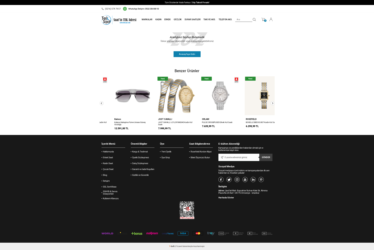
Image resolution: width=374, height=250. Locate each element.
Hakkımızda (108, 151)
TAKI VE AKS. (210, 19)
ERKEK (167, 19)
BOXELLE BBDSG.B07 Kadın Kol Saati (250, 122)
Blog (105, 175)
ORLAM (194, 119)
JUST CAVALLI (154, 119)
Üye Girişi (165, 157)
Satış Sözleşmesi (140, 163)
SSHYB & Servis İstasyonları (110, 192)
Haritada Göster (226, 197)
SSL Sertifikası (109, 187)
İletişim (106, 181)
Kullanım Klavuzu (111, 198)
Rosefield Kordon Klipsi (201, 151)
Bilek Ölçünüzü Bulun (200, 157)
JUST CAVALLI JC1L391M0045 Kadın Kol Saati (164, 123)
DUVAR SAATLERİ (193, 19)
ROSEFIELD (239, 119)
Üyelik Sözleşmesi (140, 157)
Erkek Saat (108, 157)
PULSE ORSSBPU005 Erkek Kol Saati (206, 122)
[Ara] (254, 20)
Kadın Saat (108, 163)
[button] (102, 103)
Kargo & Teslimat (140, 151)
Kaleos (106, 119)
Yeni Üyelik (166, 151)
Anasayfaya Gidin (187, 54)
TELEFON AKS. (225, 19)
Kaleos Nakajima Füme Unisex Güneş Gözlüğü (118, 123)
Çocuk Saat (108, 169)
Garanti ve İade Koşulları (143, 169)
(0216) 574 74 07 (113, 9)
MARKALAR (147, 19)
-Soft (172, 246)
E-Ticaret (178, 246)
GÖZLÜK (178, 19)
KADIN (158, 19)
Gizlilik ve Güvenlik (140, 175)
